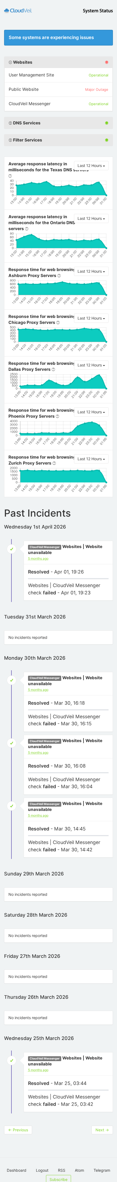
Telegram (102, 1170)
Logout (42, 1170)
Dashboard (16, 1170)
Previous (18, 1130)
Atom (79, 1170)
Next (102, 1130)
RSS (61, 1170)
